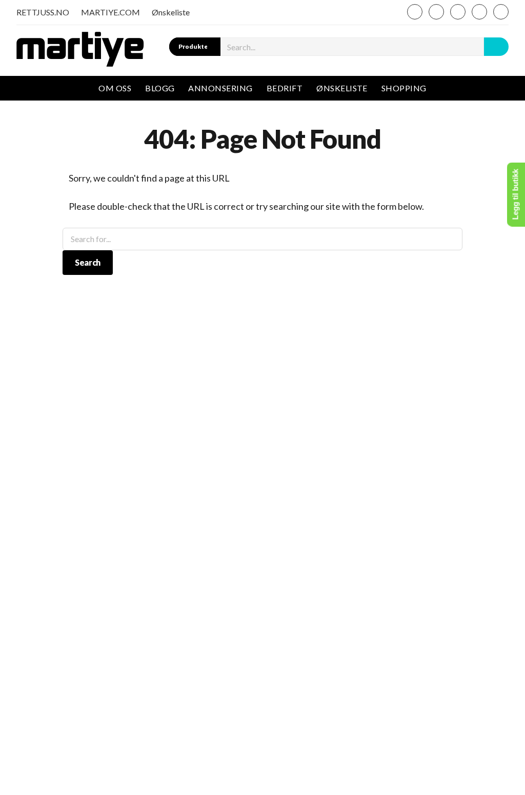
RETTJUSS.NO (42, 12)
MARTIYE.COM (110, 12)
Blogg (159, 88)
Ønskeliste (171, 12)
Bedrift (284, 88)
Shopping (404, 88)
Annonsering (220, 88)
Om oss (114, 88)
